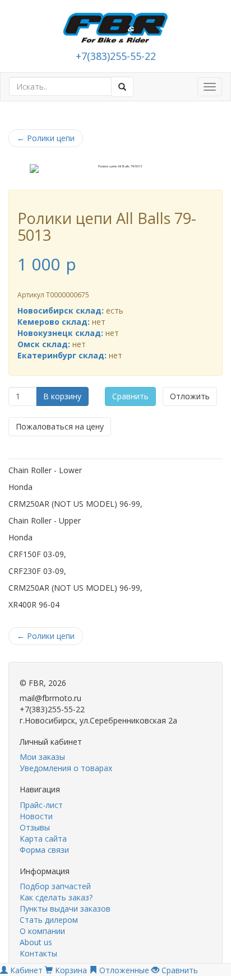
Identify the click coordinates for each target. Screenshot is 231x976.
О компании (42, 931)
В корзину (62, 396)
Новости (36, 816)
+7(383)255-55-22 (116, 56)
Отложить (190, 396)
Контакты (38, 953)
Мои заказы (42, 756)
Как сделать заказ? (56, 897)
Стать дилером (49, 919)
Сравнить (130, 396)
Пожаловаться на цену (60, 426)
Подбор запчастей (55, 886)
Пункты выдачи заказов (65, 908)
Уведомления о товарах (66, 768)
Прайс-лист (41, 805)
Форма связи (44, 849)
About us (36, 942)
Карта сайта (43, 838)
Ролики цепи (46, 138)
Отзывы (35, 827)
